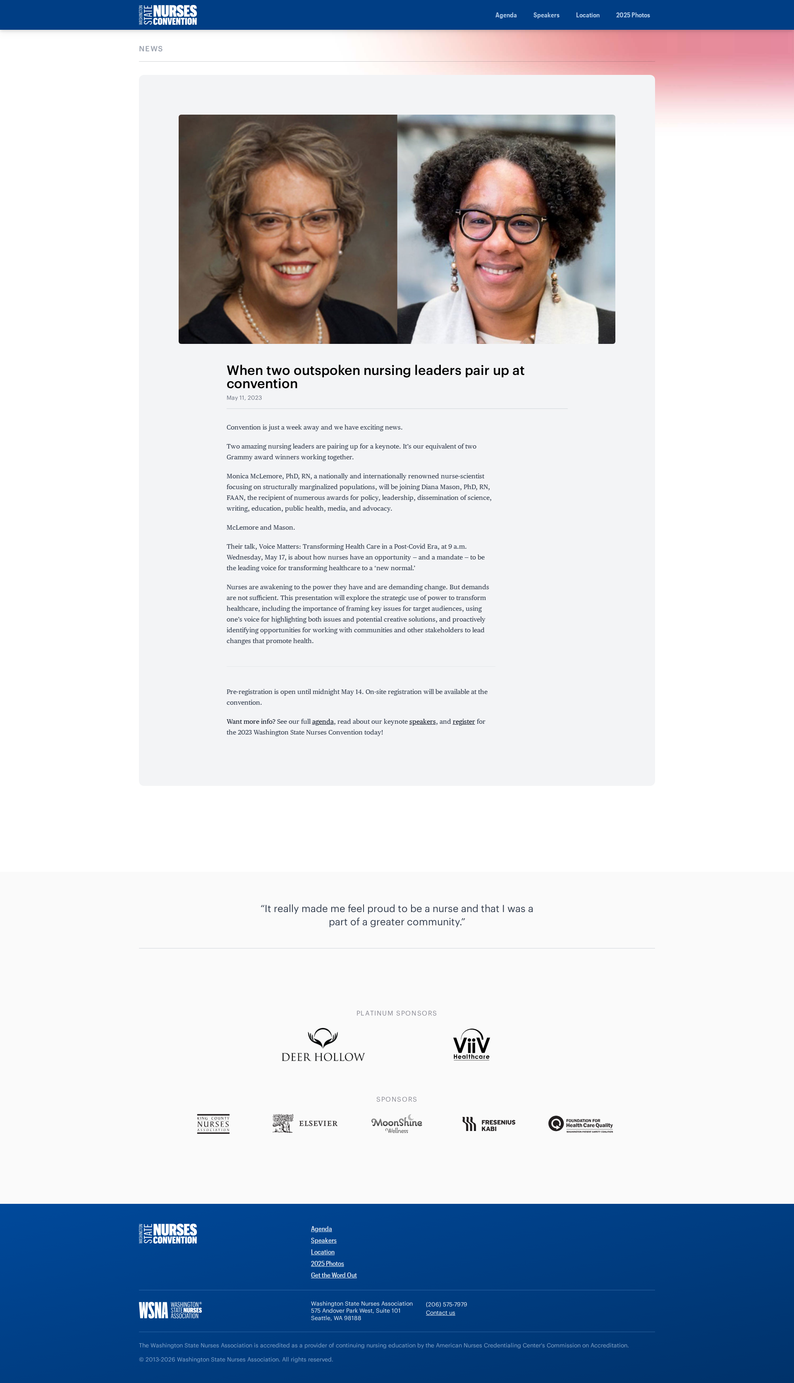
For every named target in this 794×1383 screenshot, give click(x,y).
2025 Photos (633, 15)
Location (588, 15)
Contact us (440, 1312)
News (151, 48)
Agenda (506, 15)
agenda (323, 721)
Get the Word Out (334, 1275)
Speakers (546, 15)
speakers (422, 721)
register (464, 721)
